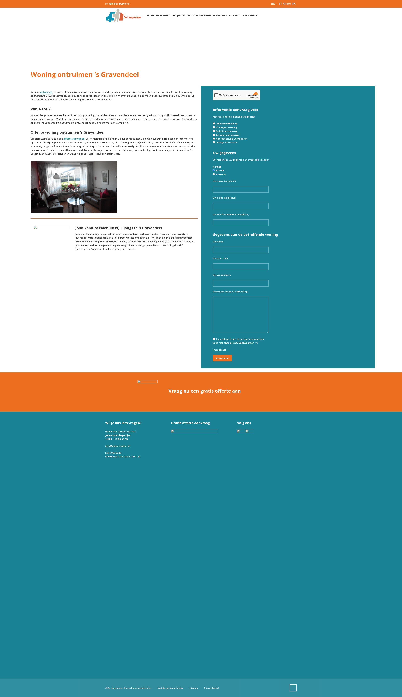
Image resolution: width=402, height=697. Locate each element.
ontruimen (46, 92)
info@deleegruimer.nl (117, 3)
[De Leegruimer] (123, 15)
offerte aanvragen (73, 138)
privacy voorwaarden (242, 342)
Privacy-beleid (211, 688)
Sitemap (193, 688)
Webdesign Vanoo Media (170, 688)
